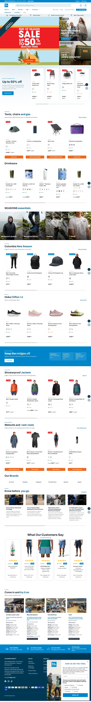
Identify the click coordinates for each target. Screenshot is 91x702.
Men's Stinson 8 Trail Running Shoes (75, 324)
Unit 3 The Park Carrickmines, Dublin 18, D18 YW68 (54, 618)
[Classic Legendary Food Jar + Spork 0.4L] (62, 174)
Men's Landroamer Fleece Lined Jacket (76, 273)
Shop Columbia (82, 249)
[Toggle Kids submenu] (30, 9)
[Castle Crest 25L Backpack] (35, 261)
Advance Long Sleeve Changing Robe (12, 452)
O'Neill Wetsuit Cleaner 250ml (75, 452)
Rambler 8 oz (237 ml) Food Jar (29, 184)
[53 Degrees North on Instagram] (8, 681)
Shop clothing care (77, 469)
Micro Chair (51, 141)
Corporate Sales (69, 9)
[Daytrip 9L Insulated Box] (77, 129)
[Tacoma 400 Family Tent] (37, 74)
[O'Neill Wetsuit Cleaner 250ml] (77, 440)
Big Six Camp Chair (50, 84)
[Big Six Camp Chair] (52, 74)
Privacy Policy (32, 670)
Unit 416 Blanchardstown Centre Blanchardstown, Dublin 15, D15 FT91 (34, 619)
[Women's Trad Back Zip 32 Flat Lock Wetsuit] (56, 440)
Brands (77, 1)
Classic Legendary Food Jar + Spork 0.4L (61, 185)
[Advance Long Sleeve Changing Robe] (14, 440)
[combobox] (43, 5)
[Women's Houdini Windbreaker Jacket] (35, 387)
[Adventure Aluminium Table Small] (82, 74)
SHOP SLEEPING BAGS (35, 157)
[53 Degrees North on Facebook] (5, 681)
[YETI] (75, 53)
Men (13, 9)
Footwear (35, 9)
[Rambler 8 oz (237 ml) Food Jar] (29, 174)
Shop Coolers (77, 157)
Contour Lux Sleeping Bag (34, 141)
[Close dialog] (88, 661)
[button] (85, 5)
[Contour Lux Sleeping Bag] (35, 129)
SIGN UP (75, 695)
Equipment (8, 12)
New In (7, 9)
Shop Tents (14, 157)
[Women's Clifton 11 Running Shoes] (35, 312)
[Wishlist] (83, 5)
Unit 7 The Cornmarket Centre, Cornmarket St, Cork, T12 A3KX (76, 618)
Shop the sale (7, 93)
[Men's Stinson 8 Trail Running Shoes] (77, 312)
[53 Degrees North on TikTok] (11, 681)
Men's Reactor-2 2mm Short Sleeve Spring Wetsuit (34, 452)
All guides (83, 492)
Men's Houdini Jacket (12, 399)
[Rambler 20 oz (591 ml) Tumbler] (12, 174)
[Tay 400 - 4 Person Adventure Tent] (14, 129)
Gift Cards (83, 1)
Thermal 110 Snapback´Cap (55, 273)
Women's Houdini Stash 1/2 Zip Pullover (76, 400)
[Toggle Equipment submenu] (12, 12)
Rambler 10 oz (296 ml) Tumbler (78, 184)
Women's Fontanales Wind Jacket (55, 400)
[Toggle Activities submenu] (21, 12)
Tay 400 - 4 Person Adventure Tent (11, 142)
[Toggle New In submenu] (10, 9)
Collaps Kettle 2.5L (67, 83)
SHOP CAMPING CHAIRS (56, 157)
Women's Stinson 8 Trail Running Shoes (54, 324)
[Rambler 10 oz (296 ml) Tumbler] (79, 174)
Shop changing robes (14, 469)
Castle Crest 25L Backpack (34, 273)
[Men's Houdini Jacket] (14, 387)
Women (20, 9)
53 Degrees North (11, 695)
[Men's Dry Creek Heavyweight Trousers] (14, 261)
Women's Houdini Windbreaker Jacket (32, 400)
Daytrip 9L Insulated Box (75, 141)
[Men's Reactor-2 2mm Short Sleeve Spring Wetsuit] (35, 440)
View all (84, 375)
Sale (24, 12)
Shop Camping (82, 117)
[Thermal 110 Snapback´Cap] (56, 261)
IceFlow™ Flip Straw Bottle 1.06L (44, 184)
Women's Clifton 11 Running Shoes (34, 324)
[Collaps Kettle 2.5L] (67, 74)
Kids (27, 9)
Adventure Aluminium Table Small (81, 85)
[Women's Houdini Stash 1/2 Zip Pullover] (77, 387)
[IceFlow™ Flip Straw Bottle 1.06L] (45, 174)
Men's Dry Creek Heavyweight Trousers (12, 273)
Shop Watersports (81, 428)
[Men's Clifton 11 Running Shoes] (14, 312)
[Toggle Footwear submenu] (39, 9)
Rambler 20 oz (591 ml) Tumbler (11, 184)
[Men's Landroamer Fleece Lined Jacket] (77, 261)
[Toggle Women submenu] (24, 9)
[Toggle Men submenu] (16, 9)
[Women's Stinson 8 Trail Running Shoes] (56, 312)
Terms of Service (32, 673)
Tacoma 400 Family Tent (35, 84)
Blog (61, 9)
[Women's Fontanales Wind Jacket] (56, 387)
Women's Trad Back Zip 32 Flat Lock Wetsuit (55, 452)
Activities (17, 12)
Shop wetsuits (34, 469)
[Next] (89, 226)
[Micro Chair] (56, 129)
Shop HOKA (83, 300)
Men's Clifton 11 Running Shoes (13, 324)
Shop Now (9, 360)
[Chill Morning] (75, 29)
